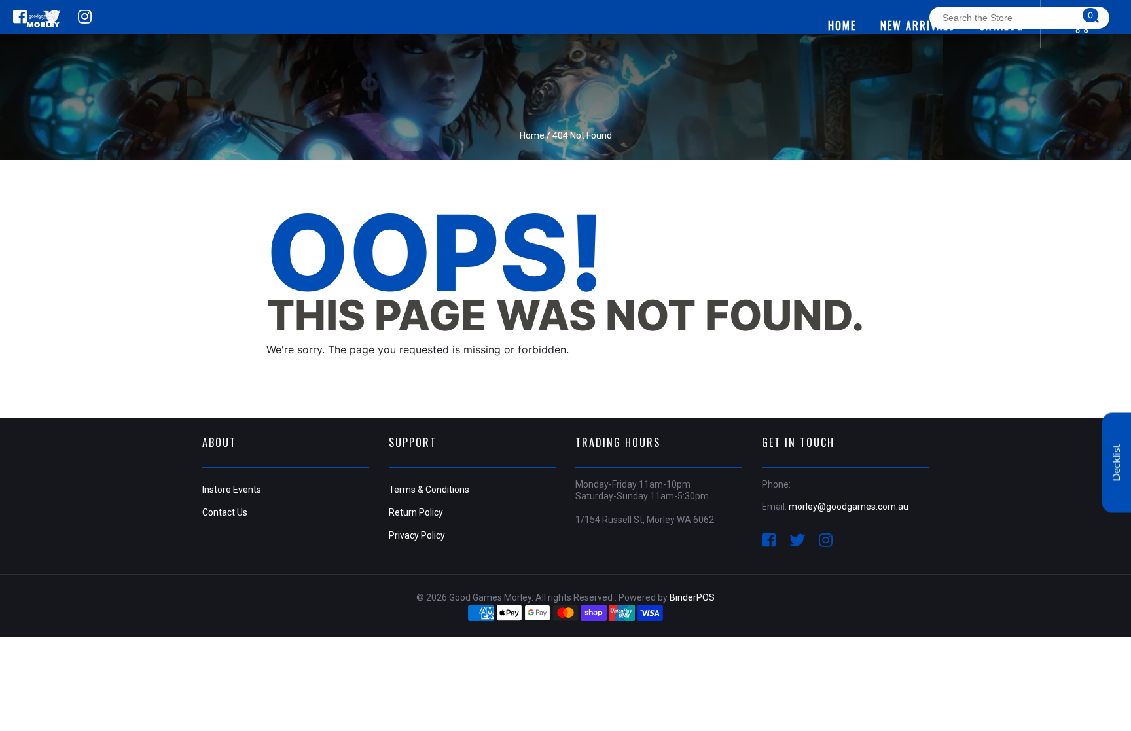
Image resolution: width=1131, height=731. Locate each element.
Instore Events (231, 489)
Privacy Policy (417, 535)
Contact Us (224, 512)
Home (532, 135)
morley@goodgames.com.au (848, 506)
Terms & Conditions (429, 489)
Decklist (1116, 462)
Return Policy (416, 512)
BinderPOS (692, 597)
